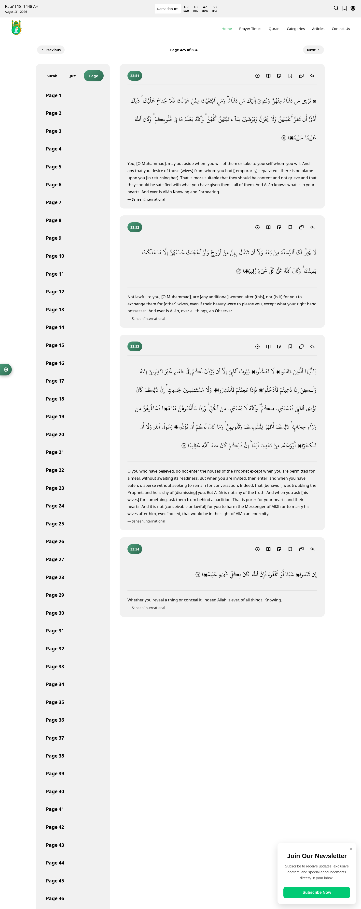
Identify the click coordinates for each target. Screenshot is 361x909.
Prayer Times (250, 28)
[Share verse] (312, 75)
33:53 (134, 346)
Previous (53, 49)
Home (227, 28)
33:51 (134, 75)
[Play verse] (257, 75)
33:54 (134, 549)
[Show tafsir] (268, 75)
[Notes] (279, 75)
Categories (296, 28)
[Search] (336, 8)
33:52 (134, 227)
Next (311, 49)
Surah (52, 75)
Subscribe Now (317, 892)
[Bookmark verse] (290, 75)
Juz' (73, 75)
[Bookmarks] (345, 8)
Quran (274, 28)
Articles (318, 28)
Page (93, 75)
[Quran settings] (6, 369)
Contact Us (341, 28)
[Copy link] (301, 75)
